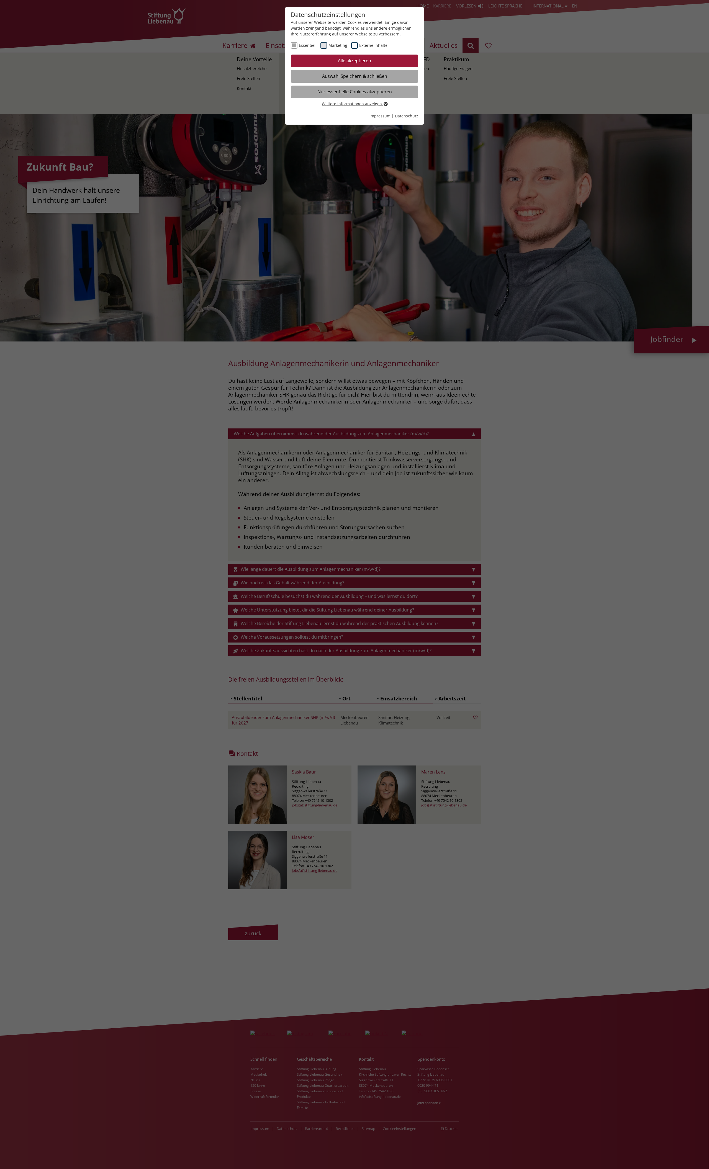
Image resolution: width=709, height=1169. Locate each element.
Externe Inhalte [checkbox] (373, 45)
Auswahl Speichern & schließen (354, 76)
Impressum (380, 116)
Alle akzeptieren (354, 61)
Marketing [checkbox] (337, 45)
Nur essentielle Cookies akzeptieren (354, 92)
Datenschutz (406, 116)
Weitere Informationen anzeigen (352, 103)
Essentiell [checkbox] (308, 45)
